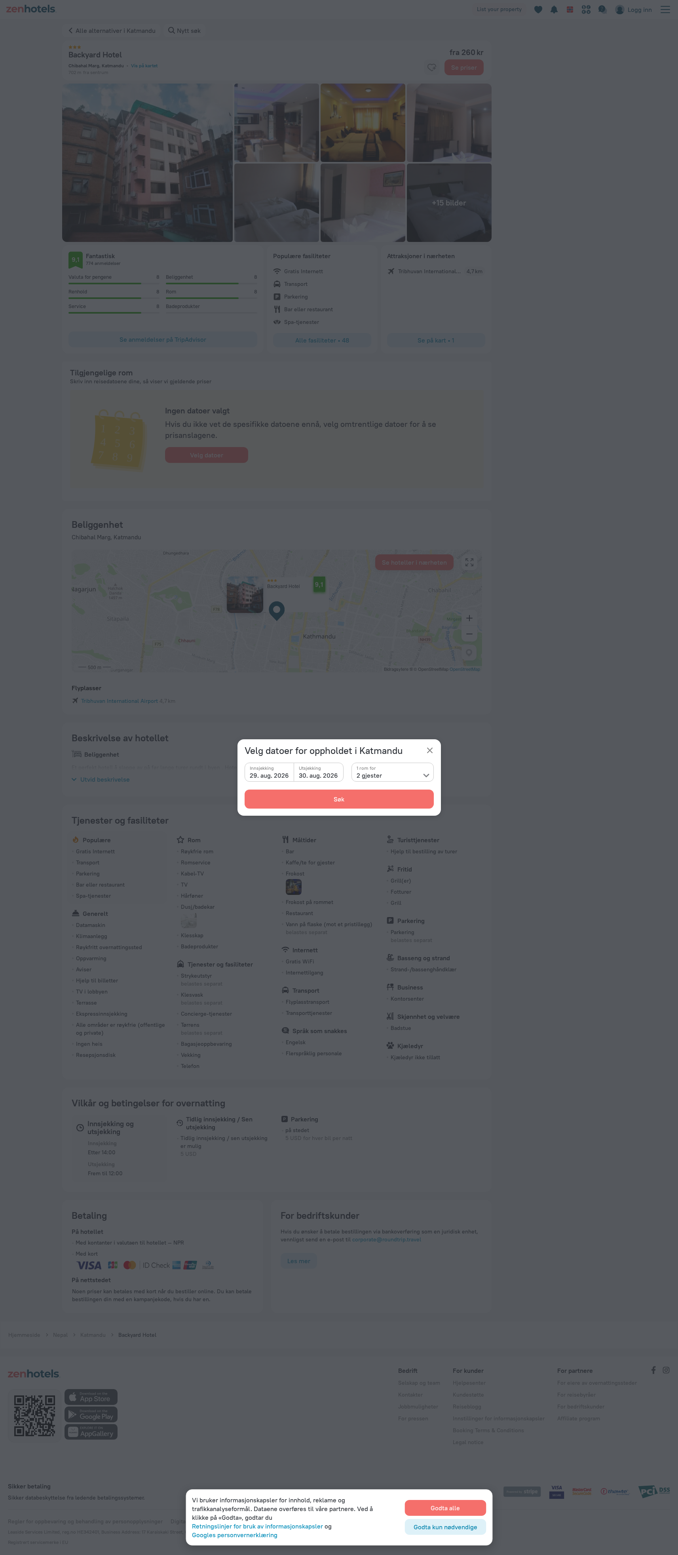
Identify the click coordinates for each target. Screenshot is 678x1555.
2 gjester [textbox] (369, 775)
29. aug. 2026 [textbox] (269, 775)
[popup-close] (430, 750)
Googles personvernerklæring (234, 1535)
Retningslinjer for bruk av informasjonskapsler (257, 1526)
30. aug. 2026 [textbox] (318, 775)
